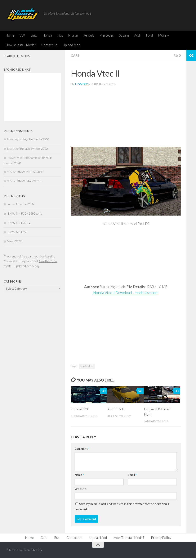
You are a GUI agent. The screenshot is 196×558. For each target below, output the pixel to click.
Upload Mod (71, 45)
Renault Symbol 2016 (21, 204)
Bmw (33, 35)
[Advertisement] (126, 118)
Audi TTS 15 (116, 409)
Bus (57, 538)
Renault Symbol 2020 (34, 148)
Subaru (124, 35)
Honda (47, 35)
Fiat (60, 35)
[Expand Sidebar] (191, 55)
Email (132, 474)
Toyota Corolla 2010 (36, 139)
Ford (149, 35)
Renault (88, 35)
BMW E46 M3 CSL (29, 181)
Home (10, 35)
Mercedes (106, 35)
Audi (137, 35)
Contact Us (49, 45)
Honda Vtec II (87, 366)
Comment (82, 448)
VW (22, 35)
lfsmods (82, 84)
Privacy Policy (161, 538)
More (162, 35)
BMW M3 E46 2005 (30, 172)
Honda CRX (79, 409)
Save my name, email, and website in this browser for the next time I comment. (122, 506)
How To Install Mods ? (21, 45)
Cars (75, 55)
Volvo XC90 (15, 241)
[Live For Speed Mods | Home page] (23, 15)
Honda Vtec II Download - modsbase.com (125, 292)
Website (80, 489)
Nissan (73, 35)
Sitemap (36, 550)
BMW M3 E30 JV (18, 222)
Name (79, 474)
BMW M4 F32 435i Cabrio (24, 213)
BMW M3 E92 (16, 232)
